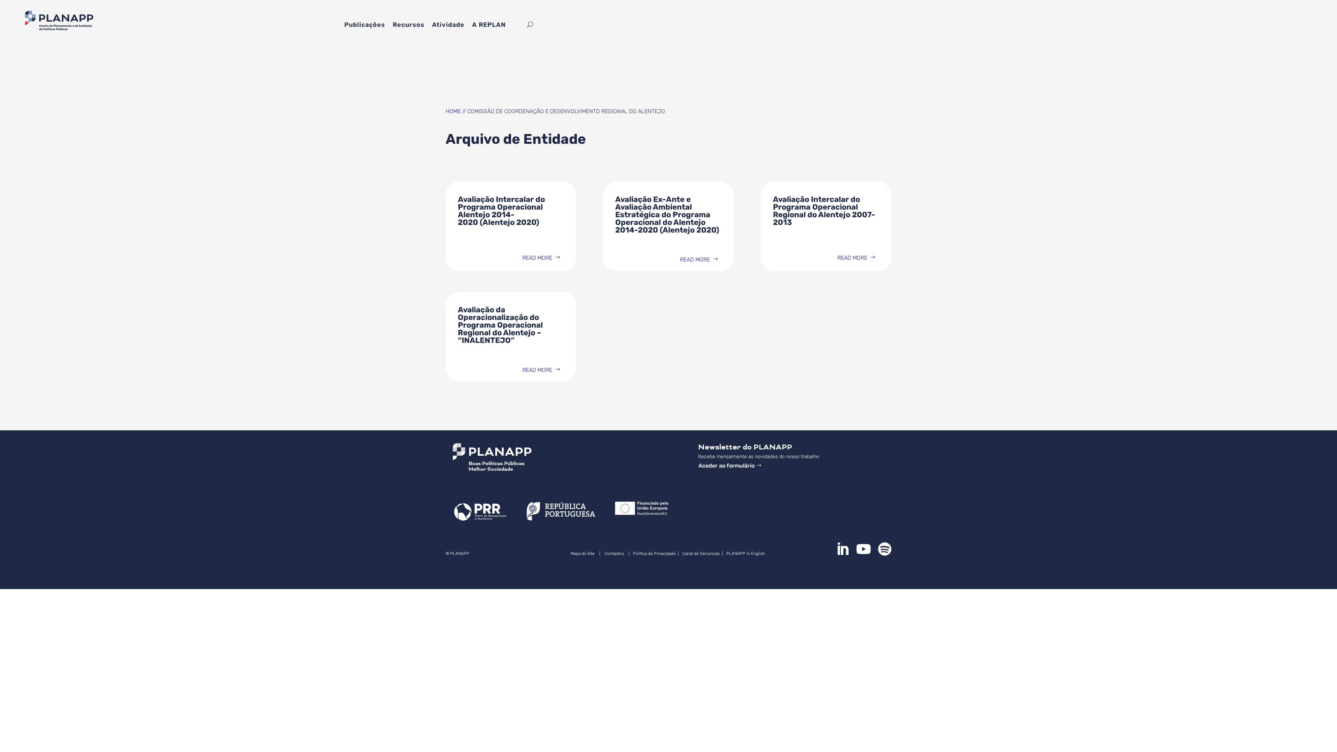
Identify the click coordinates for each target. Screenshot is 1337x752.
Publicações (364, 25)
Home (453, 111)
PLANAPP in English (746, 553)
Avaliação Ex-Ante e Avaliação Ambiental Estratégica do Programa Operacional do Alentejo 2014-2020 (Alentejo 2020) (667, 215)
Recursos (408, 25)
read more (537, 257)
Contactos (614, 553)
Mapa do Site (583, 553)
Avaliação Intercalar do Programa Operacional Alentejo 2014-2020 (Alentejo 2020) (501, 211)
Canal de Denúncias (701, 553)
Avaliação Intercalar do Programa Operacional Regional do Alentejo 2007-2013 (824, 211)
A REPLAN (489, 25)
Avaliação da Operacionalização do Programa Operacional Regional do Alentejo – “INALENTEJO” (500, 325)
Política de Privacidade (654, 553)
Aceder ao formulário (726, 465)
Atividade (448, 25)
